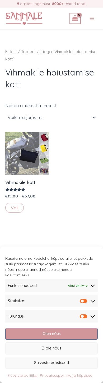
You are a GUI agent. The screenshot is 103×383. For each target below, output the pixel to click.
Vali (14, 207)
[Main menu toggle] (92, 18)
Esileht (11, 51)
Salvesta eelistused (51, 362)
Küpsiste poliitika (22, 375)
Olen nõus (52, 333)
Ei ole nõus (51, 348)
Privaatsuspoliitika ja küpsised (66, 375)
